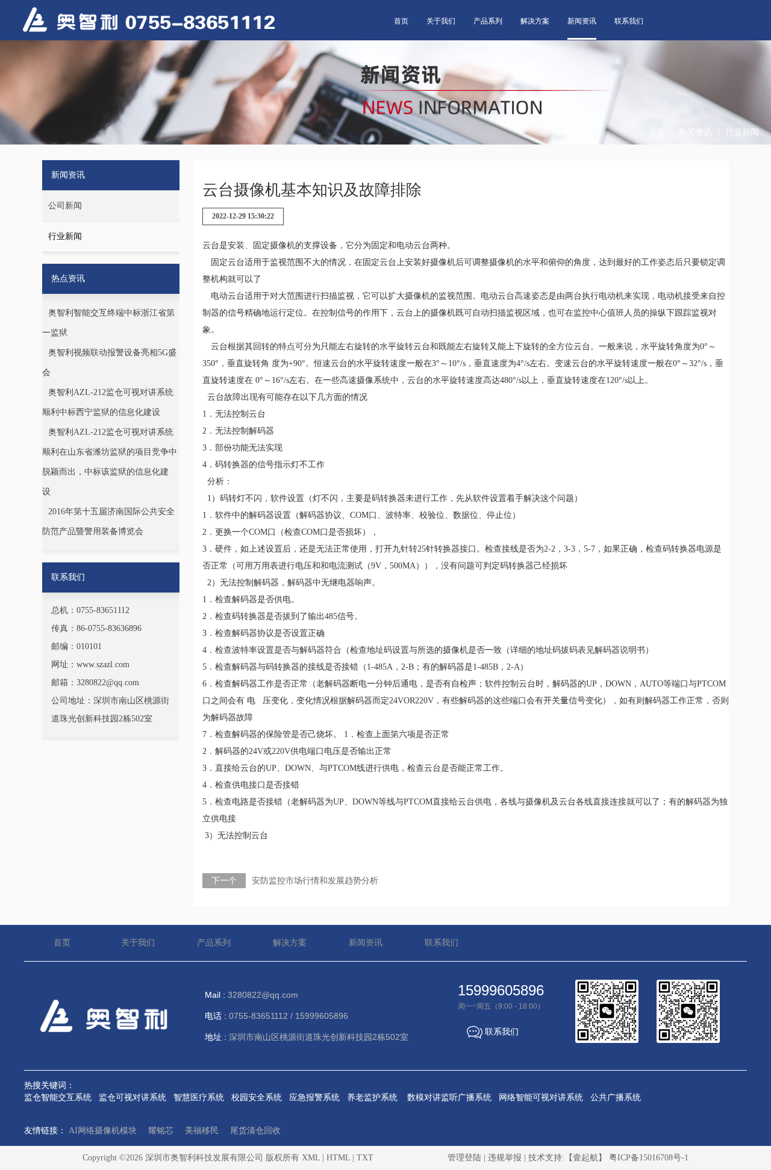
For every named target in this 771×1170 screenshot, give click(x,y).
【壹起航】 (585, 1157)
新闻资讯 (581, 21)
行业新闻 (742, 132)
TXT (365, 1157)
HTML (338, 1157)
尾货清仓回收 (255, 1130)
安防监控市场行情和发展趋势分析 (315, 880)
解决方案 (534, 21)
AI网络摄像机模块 (103, 1130)
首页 (401, 21)
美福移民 (202, 1130)
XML (311, 1157)
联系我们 (628, 21)
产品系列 (487, 21)
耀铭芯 (160, 1130)
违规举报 (505, 1157)
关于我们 (440, 21)
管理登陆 (464, 1157)
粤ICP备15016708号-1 (648, 1157)
